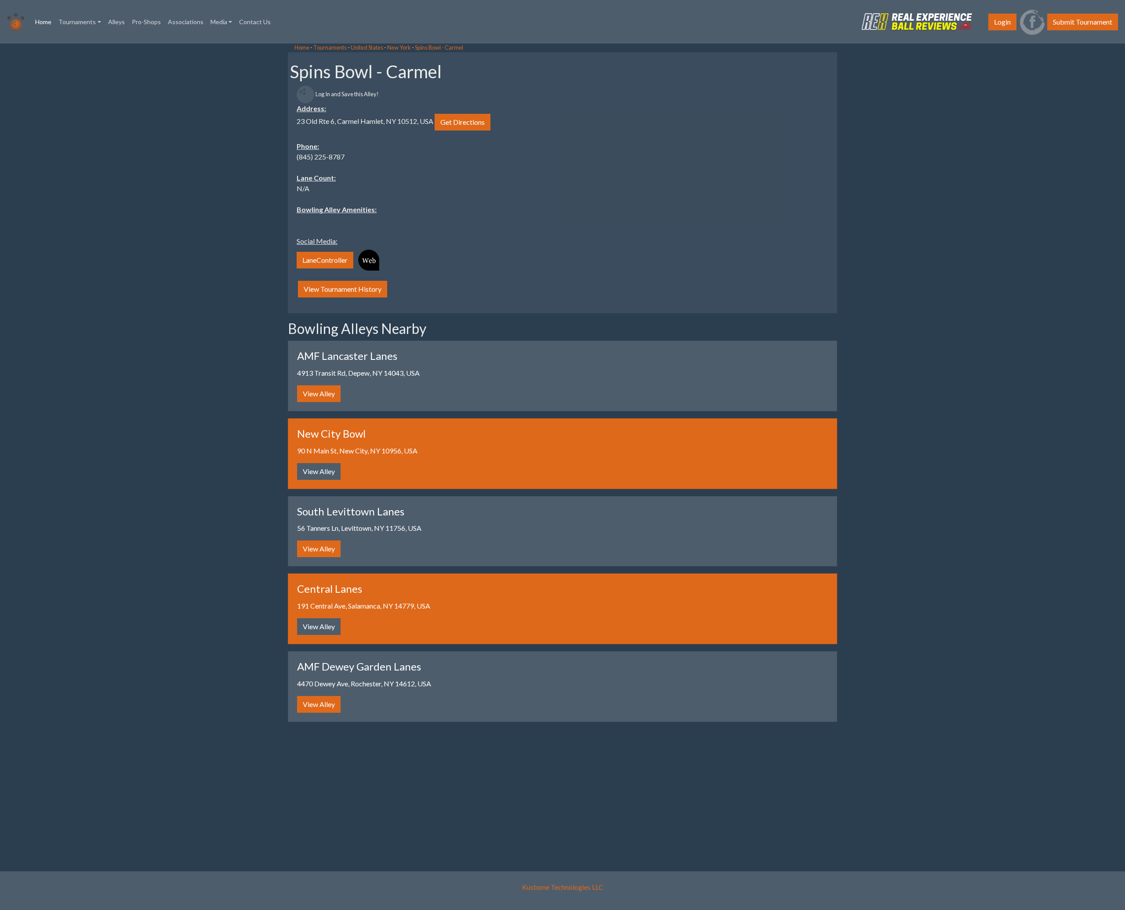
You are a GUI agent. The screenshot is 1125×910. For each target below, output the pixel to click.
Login (1002, 22)
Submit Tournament (1082, 22)
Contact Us (255, 21)
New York (399, 47)
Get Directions (462, 122)
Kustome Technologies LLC (562, 887)
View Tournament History (342, 289)
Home (45, 21)
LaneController (325, 260)
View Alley (319, 393)
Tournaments (330, 47)
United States (367, 47)
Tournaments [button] (77, 21)
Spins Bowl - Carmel (439, 47)
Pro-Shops (146, 21)
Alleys (116, 21)
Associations (185, 21)
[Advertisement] (70, 176)
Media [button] (218, 21)
